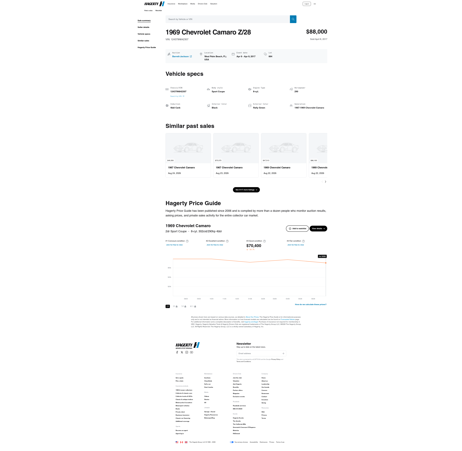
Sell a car (207, 384)
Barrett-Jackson (180, 56)
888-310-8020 (237, 409)
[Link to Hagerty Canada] (181, 442)
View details (317, 228)
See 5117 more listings (245, 190)
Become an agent (182, 430)
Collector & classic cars (184, 393)
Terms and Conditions (244, 361)
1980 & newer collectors (184, 390)
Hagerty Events (238, 418)
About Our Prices (252, 317)
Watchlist (158, 10)
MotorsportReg (209, 418)
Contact (264, 396)
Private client (180, 412)
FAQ (263, 412)
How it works (208, 387)
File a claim (179, 381)
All (205, 402)
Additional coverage (182, 421)
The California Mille (239, 424)
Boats (178, 409)
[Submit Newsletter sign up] (283, 353)
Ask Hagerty (237, 384)
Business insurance (182, 415)
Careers (264, 390)
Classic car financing (183, 418)
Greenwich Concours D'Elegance (244, 427)
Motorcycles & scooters (184, 402)
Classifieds (208, 381)
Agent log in (180, 433)
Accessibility (254, 442)
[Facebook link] (177, 352)
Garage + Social (209, 411)
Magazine (236, 393)
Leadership (265, 384)
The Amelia (237, 421)
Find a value (148, 10)
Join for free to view (174, 245)
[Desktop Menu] (315, 4)
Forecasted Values (288, 319)
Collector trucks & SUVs (184, 396)
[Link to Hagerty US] (177, 442)
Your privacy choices (241, 442)
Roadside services (239, 405)
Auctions (207, 378)
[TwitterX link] (182, 352)
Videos (206, 396)
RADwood (236, 433)
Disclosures (263, 442)
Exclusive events (239, 396)
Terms (264, 418)
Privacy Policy (275, 359)
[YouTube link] (191, 352)
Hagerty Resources (211, 415)
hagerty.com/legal (251, 322)
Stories (206, 399)
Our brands (265, 387)
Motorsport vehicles (182, 405)
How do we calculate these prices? (311, 304)
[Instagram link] (186, 352)
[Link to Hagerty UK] (186, 442)
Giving (264, 403)
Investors (265, 399)
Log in (307, 4)
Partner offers (238, 390)
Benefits (236, 387)
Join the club (237, 378)
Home (264, 378)
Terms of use (280, 442)
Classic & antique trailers (184, 399)
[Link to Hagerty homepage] (188, 345)
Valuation (236, 381)
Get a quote (179, 378)
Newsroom (265, 393)
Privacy (264, 415)
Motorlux (236, 430)
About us (265, 381)
